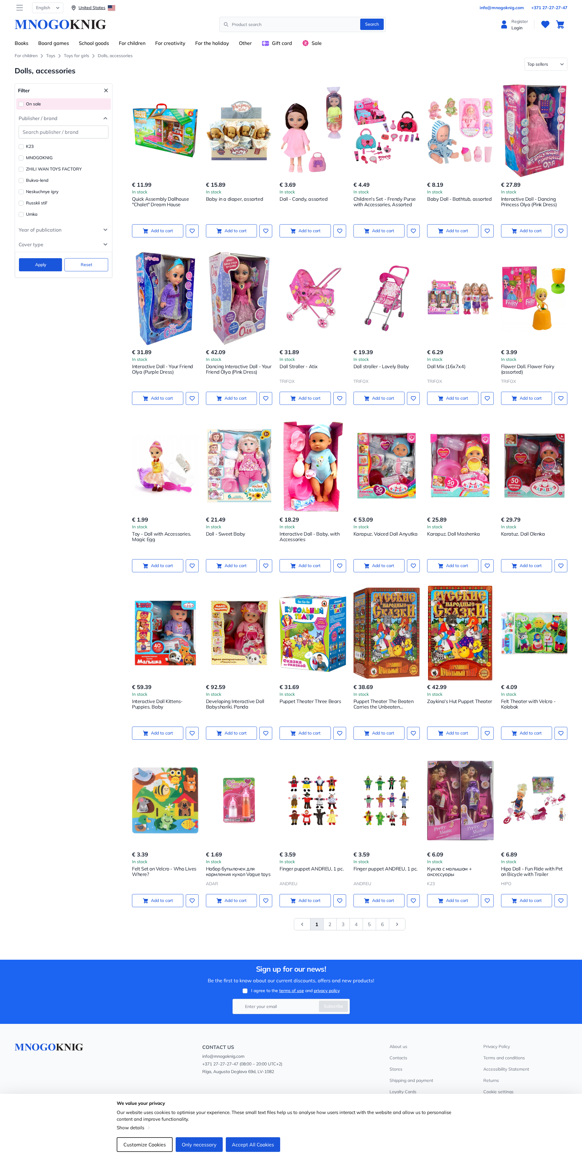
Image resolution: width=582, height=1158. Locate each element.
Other (245, 43)
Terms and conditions (504, 1058)
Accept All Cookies (253, 1145)
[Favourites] (545, 24)
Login (516, 28)
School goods (94, 43)
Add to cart (162, 230)
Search (372, 24)
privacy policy (327, 990)
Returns (491, 1080)
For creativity (170, 43)
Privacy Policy (496, 1046)
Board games (53, 43)
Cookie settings (498, 1091)
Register (519, 21)
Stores (396, 1069)
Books (21, 43)
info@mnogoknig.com (502, 7)
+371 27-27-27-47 (549, 7)
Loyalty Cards (403, 1091)
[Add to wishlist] (192, 231)
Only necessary (199, 1145)
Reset (86, 264)
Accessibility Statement (506, 1069)
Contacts (398, 1058)
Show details (130, 1128)
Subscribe (333, 1006)
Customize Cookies (144, 1145)
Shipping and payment (411, 1080)
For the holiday (212, 43)
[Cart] (560, 24)
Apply (40, 264)
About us (398, 1046)
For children (132, 43)
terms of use (291, 990)
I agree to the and (295, 990)
